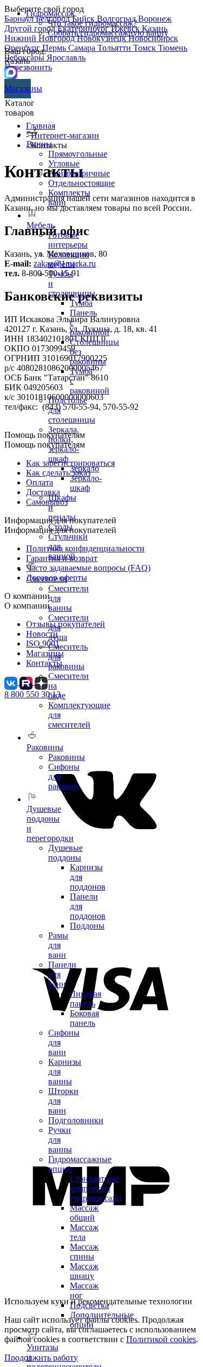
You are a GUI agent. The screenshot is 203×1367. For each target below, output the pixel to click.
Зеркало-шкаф (86, 483)
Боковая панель (84, 1018)
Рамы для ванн (58, 945)
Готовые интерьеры (68, 239)
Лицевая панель (85, 998)
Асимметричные (79, 173)
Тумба (81, 303)
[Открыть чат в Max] (10, 71)
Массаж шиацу (84, 1271)
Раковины (66, 757)
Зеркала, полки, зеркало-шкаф (63, 444)
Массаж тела (84, 1232)
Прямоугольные (77, 153)
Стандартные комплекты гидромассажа (96, 1188)
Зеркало (84, 468)
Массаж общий (84, 1212)
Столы (60, 526)
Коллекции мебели (68, 259)
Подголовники (75, 1120)
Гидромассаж (50, 13)
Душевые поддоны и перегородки (50, 823)
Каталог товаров (20, 107)
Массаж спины (84, 1251)
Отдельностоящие (81, 183)
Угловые (64, 163)
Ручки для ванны (60, 1139)
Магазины (17, 88)
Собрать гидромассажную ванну (108, 32)
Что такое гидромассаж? (92, 23)
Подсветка (89, 1305)
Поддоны (87, 925)
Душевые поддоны (65, 852)
